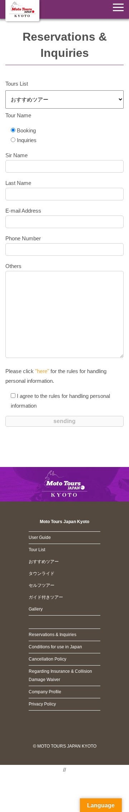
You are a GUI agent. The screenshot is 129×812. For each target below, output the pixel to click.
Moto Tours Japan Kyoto (64, 521)
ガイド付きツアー (46, 597)
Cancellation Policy (47, 659)
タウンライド (41, 573)
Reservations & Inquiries (52, 634)
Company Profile (45, 691)
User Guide (40, 537)
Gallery (36, 609)
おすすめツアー (44, 561)
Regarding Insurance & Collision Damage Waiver (60, 675)
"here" (42, 371)
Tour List (37, 549)
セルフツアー (41, 585)
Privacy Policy (42, 704)
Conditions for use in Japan (55, 646)
